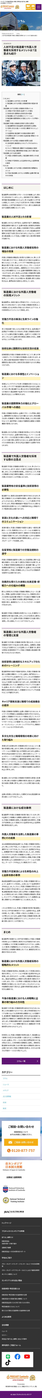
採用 (4, 1102)
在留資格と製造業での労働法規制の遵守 (20, 133)
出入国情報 (7, 1096)
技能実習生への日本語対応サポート (14, 1251)
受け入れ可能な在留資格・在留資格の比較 (16, 1310)
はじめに (6, 98)
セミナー (4, 1335)
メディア (6, 1090)
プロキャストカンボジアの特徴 (13, 1231)
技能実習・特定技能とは (11, 1288)
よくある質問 (6, 1316)
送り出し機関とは (7, 1237)
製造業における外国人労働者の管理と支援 (18, 141)
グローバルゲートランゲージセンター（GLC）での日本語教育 (20, 1265)
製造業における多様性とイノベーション (19, 116)
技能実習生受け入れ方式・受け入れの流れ (16, 1302)
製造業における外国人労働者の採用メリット (18, 108)
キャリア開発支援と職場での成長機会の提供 (21, 148)
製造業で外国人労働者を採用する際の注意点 (18, 123)
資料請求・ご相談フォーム (11, 1345)
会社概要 (5, 1325)
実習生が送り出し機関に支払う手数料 (14, 1339)
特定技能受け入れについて (11, 1306)
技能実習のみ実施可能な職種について (14, 1299)
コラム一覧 (21, 1061)
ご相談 (33, 8)
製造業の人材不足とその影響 (16, 101)
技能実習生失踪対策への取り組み (9, 1242)
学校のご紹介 (7, 1257)
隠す (22, 94)
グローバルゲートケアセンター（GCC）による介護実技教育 (20, 1270)
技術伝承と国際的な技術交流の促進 (18, 113)
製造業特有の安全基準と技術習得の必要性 (20, 126)
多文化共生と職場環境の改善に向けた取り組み (22, 151)
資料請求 (28, 8)
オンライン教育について (9, 1274)
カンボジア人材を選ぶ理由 (12, 1280)
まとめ (5, 165)
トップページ (6, 1223)
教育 (4, 1108)
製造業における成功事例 (12, 153)
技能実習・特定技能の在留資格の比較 (14, 1295)
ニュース (6, 1084)
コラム (5, 1078)
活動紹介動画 (6, 1247)
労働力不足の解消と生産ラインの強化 (19, 111)
